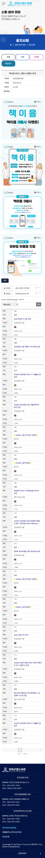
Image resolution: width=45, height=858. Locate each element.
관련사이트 (22, 853)
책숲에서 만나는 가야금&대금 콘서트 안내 (26, 491)
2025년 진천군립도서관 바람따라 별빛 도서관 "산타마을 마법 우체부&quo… (27, 522)
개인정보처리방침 (9, 828)
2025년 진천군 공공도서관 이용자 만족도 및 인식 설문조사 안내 (28, 663)
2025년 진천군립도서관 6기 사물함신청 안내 (27, 724)
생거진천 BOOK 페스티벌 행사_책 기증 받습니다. (23, 293)
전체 (8, 57)
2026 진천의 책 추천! (21, 635)
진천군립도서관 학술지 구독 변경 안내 (27, 346)
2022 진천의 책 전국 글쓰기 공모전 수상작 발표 (23, 288)
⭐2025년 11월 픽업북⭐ (23, 607)
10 (40, 750)
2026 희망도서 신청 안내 (22, 319)
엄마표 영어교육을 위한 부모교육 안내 (27, 551)
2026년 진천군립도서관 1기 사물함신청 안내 (27, 375)
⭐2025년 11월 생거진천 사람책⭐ (26, 579)
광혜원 (36, 57)
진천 (22, 57)
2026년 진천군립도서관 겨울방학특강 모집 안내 (26, 405)
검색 (38, 304)
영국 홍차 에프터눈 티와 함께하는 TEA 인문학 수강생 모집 (27, 694)
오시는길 (5, 837)
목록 (5, 280)
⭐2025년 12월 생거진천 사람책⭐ (26, 435)
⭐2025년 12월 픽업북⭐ (23, 463)
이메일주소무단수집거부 (12, 832)
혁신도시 (8, 63)
